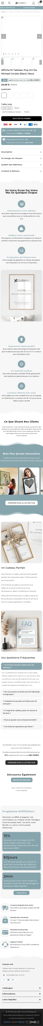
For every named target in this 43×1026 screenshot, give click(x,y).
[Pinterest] (12, 979)
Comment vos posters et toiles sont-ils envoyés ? (20, 702)
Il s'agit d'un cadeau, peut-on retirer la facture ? (20, 712)
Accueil (3, 12)
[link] (21, 231)
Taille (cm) (6, 104)
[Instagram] (8, 979)
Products (11, 12)
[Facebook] (4, 979)
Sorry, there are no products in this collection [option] (22, 789)
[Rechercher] (9, 3)
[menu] (2, 3)
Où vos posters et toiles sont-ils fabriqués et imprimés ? (21, 693)
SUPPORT (6, 89)
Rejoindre (21, 893)
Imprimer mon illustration (21, 503)
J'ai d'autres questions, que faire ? (19, 726)
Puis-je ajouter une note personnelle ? (20, 720)
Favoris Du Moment (22, 780)
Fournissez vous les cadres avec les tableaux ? (18, 666)
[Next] (40, 62)
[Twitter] (17, 979)
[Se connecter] (33, 3)
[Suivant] (39, 36)
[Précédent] (3, 36)
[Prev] (2, 62)
